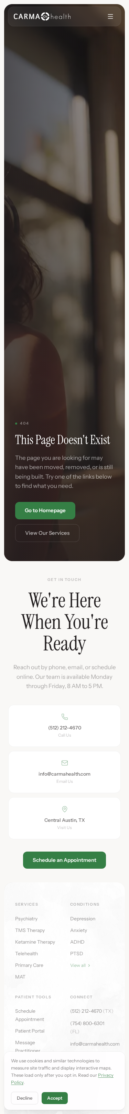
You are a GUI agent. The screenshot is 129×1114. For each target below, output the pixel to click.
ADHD (77, 942)
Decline (24, 1098)
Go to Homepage (45, 510)
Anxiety (78, 930)
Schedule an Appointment (64, 860)
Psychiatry (26, 919)
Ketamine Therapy (35, 942)
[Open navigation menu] (110, 16)
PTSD (76, 953)
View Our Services (47, 533)
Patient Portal (29, 1031)
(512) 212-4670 (92, 1011)
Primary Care (29, 965)
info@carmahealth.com (95, 1044)
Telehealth (26, 953)
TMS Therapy (30, 930)
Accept (54, 1098)
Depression (82, 919)
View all (78, 965)
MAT (20, 977)
